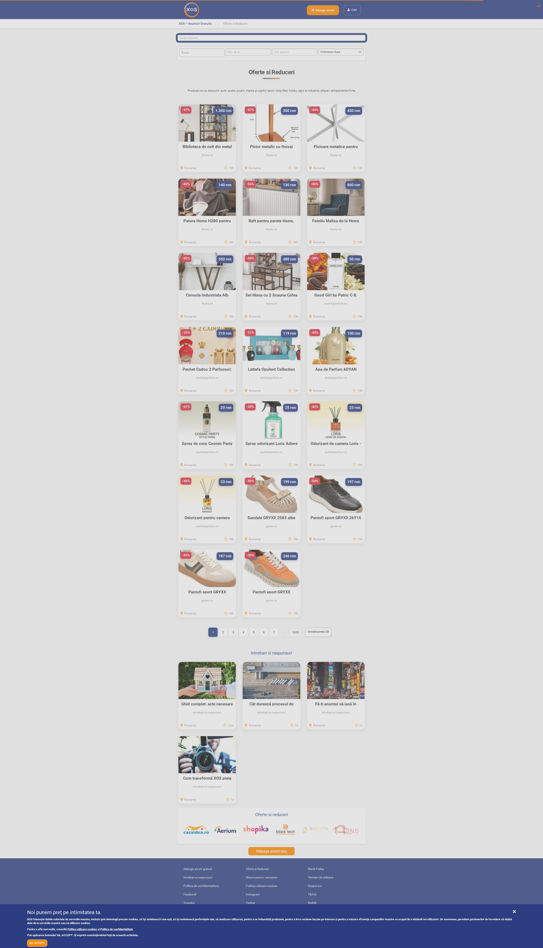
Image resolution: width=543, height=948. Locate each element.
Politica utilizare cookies (82, 929)
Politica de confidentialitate (116, 929)
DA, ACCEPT (37, 942)
